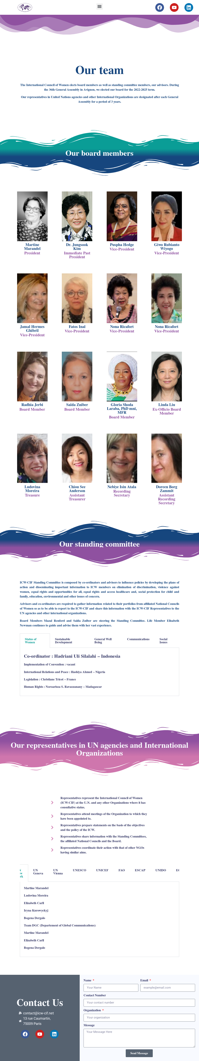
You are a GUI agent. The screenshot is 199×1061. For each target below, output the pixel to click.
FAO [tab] (122, 870)
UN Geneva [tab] (38, 871)
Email (144, 980)
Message (89, 1025)
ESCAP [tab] (140, 870)
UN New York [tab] (20, 873)
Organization (93, 1010)
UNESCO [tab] (79, 870)
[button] (99, 6)
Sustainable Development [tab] (63, 640)
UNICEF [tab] (102, 870)
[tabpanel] (99, 672)
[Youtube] (174, 7)
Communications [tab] (138, 639)
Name (88, 980)
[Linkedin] (188, 7)
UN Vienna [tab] (58, 871)
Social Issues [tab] (163, 640)
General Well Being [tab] (103, 640)
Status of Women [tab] (30, 640)
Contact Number (95, 995)
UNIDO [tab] (160, 870)
